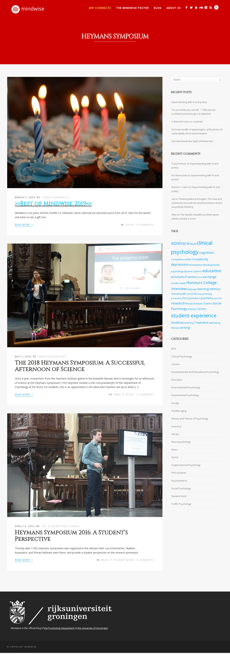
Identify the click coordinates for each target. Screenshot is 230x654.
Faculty (175, 403)
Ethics (200, 277)
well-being (214, 322)
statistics (192, 308)
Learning (176, 426)
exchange (209, 277)
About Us (173, 8)
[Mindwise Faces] (206, 7)
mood (190, 293)
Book (193, 244)
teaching (189, 322)
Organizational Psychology (186, 465)
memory (215, 289)
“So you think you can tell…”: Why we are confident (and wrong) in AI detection (193, 111)
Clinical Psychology (181, 356)
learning (203, 289)
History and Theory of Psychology (189, 418)
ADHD (176, 243)
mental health (178, 293)
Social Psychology (181, 488)
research (178, 303)
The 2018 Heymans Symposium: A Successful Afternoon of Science (80, 366)
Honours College (201, 282)
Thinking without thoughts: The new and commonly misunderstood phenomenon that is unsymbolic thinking (196, 202)
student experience (194, 315)
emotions (178, 277)
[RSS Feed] (210, 7)
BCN (185, 243)
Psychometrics (179, 480)
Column (175, 364)
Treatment (201, 323)
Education (176, 379)
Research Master (194, 303)
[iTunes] (196, 7)
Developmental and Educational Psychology (195, 372)
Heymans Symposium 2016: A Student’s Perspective (71, 536)
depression (179, 264)
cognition (206, 252)
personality (176, 298)
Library (175, 434)
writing (185, 327)
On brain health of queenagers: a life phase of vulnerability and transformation (196, 131)
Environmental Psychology (185, 387)
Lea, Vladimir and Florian (60, 526)
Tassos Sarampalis (55, 197)
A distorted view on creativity (187, 121)
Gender (175, 283)
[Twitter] (191, 7)
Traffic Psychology (181, 503)
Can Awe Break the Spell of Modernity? (192, 141)
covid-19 (189, 259)
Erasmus (191, 277)
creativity (201, 259)
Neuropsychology (203, 293)
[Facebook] (186, 7)
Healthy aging (178, 410)
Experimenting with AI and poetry (189, 102)
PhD (184, 298)
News (117, 394)
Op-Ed (130, 224)
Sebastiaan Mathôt (52, 356)
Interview (179, 288)
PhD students (178, 472)
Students (177, 322)
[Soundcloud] (201, 7)
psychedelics (193, 298)
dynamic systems (193, 271)
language (192, 289)
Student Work (123, 559)
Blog (157, 8)
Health (182, 283)
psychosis (217, 298)
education (212, 270)
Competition (177, 259)
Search (216, 7)
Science (208, 303)
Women (175, 327)
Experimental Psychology (185, 395)
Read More (24, 224)
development (196, 264)
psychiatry (207, 298)
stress (202, 309)
